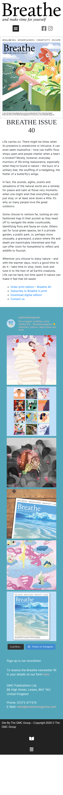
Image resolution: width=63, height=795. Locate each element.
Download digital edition (26, 295)
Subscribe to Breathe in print (29, 291)
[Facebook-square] (44, 28)
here (46, 674)
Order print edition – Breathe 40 (31, 287)
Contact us (18, 299)
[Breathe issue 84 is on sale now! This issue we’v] (31, 616)
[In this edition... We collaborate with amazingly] (31, 411)
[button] (16, 28)
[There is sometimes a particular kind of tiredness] (31, 360)
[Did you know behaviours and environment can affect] (31, 565)
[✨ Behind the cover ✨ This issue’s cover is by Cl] (31, 514)
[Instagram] (50, 28)
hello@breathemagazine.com (36, 706)
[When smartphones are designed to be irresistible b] (31, 462)
